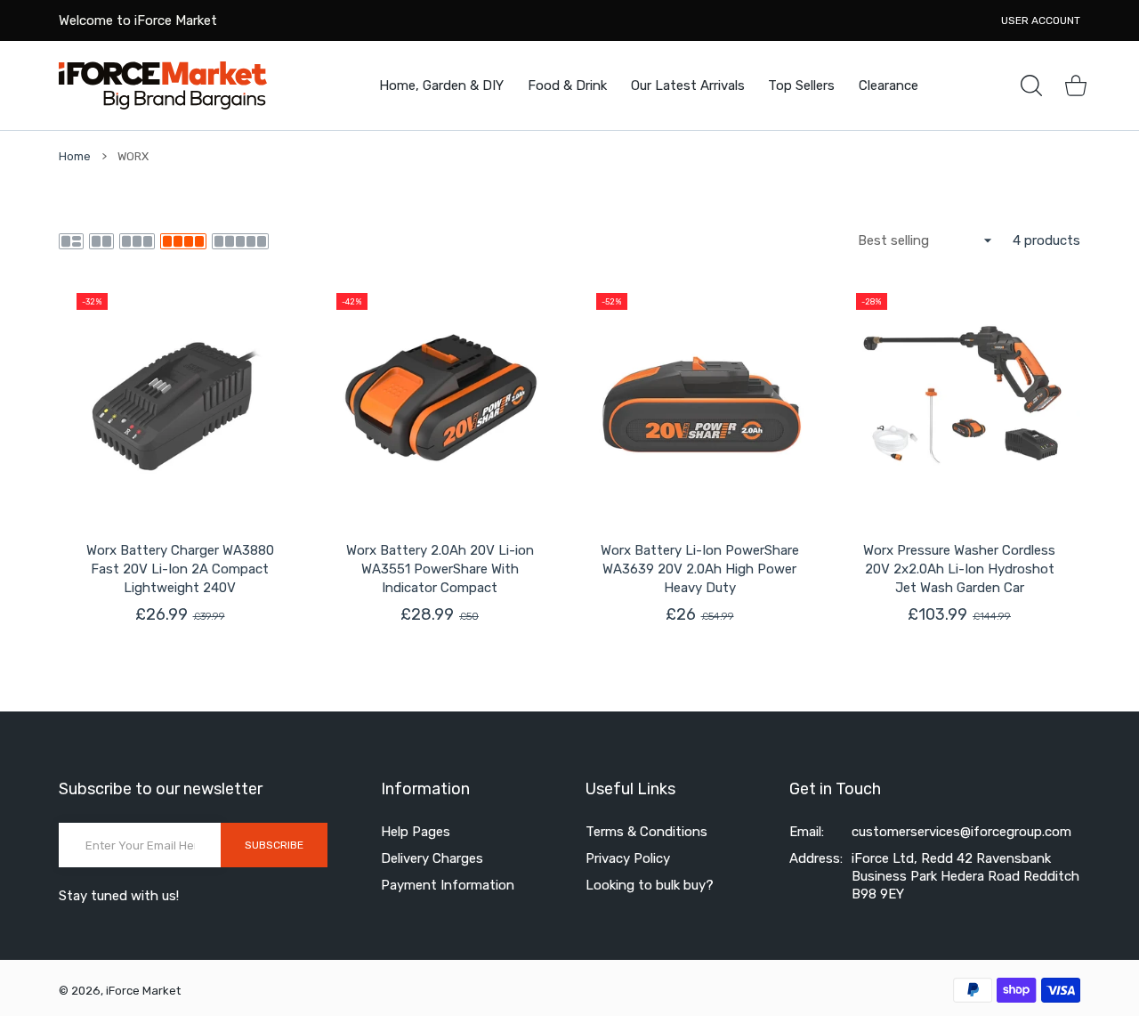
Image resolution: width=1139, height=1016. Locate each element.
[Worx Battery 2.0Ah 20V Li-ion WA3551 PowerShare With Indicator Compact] (440, 396)
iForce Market (143, 990)
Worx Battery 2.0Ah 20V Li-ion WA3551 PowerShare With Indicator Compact (440, 569)
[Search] (1031, 85)
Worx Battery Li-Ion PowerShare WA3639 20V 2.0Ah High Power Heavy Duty (700, 569)
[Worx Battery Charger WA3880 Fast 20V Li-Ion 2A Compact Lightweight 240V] (180, 396)
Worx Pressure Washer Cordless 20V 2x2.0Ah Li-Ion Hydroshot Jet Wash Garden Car (959, 569)
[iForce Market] (163, 85)
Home (75, 156)
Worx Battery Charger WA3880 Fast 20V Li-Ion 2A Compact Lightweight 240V (180, 569)
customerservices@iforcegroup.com (961, 832)
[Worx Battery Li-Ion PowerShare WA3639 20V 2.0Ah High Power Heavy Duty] (699, 396)
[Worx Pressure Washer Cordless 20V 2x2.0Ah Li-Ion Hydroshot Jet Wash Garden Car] (959, 396)
